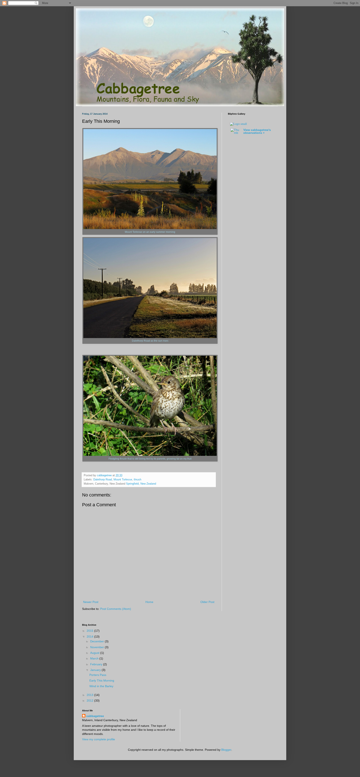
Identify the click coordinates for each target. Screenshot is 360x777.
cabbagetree (95, 716)
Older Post (207, 602)
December (97, 641)
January (96, 670)
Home (149, 602)
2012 (90, 700)
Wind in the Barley (101, 686)
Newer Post (90, 602)
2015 (90, 630)
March (94, 658)
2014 (90, 636)
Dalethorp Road (102, 479)
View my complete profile (98, 739)
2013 (90, 695)
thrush (137, 479)
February (96, 664)
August (95, 652)
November (97, 647)
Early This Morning (101, 680)
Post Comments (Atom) (115, 608)
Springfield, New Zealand (141, 483)
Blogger (226, 749)
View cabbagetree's (257, 131)
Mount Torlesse (123, 479)
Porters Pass (97, 675)
